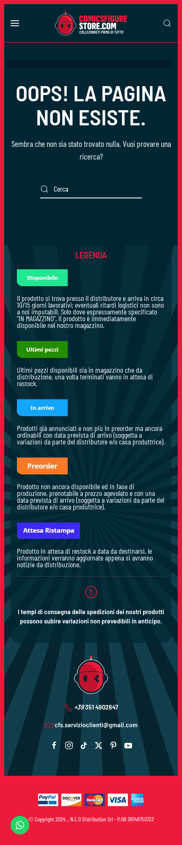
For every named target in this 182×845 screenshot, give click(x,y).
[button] (15, 23)
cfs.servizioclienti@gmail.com (96, 724)
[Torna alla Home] (91, 23)
